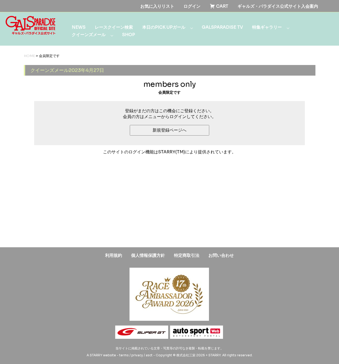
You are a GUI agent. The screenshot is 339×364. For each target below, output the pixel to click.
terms (124, 355)
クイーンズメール (89, 34)
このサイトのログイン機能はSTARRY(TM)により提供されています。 (169, 152)
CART (221, 6)
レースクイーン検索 (114, 27)
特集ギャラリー (267, 27)
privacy (137, 355)
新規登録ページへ (169, 130)
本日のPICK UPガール (163, 27)
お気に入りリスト (157, 6)
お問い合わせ (221, 255)
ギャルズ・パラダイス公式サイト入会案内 (278, 6)
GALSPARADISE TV (222, 27)
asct (149, 355)
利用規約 (113, 255)
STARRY (96, 355)
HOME (29, 56)
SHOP (128, 34)
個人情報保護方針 (148, 255)
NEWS (79, 27)
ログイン (192, 6)
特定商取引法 (186, 255)
